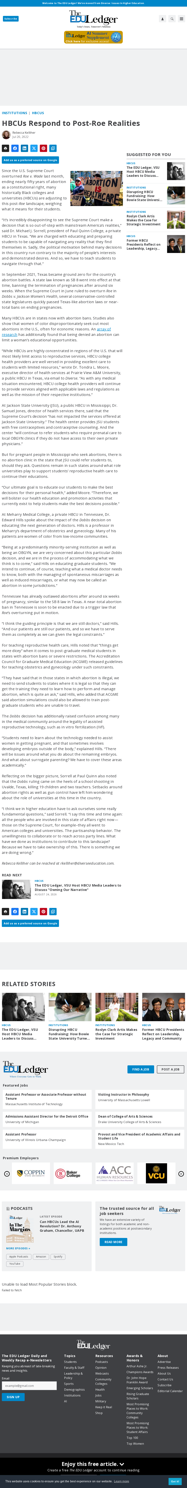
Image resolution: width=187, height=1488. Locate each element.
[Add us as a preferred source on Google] (53, 148)
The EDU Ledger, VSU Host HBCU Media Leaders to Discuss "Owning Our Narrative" (78, 887)
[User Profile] (162, 18)
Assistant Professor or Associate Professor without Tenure (45, 1097)
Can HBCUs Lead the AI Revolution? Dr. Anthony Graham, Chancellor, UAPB (62, 1226)
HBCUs (38, 113)
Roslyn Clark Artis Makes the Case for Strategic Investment (144, 220)
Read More (113, 1242)
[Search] (172, 18)
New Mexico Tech (111, 1144)
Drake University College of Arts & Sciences (129, 1122)
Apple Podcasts (18, 1256)
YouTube (14, 1263)
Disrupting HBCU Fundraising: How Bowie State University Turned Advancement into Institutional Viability (145, 196)
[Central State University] (73, 1173)
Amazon (41, 1256)
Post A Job (171, 1069)
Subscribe (10, 18)
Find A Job (140, 1069)
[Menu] (181, 18)
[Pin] (43, 148)
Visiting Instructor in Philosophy (123, 1095)
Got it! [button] (175, 1481)
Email (5, 1378)
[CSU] (115, 1173)
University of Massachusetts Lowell (124, 1100)
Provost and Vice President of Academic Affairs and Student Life (139, 1136)
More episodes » (18, 1248)
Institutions (14, 113)
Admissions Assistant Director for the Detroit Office (46, 1116)
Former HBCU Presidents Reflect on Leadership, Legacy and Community (144, 245)
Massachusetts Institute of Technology (34, 1104)
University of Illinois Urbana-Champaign (35, 1140)
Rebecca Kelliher (23, 133)
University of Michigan (22, 1122)
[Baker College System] (156, 1173)
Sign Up (13, 1397)
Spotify (58, 1256)
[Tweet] (34, 148)
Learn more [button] (121, 1481)
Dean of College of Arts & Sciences (125, 1116)
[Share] (15, 148)
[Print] (5, 148)
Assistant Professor (20, 1134)
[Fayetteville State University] (31, 1173)
